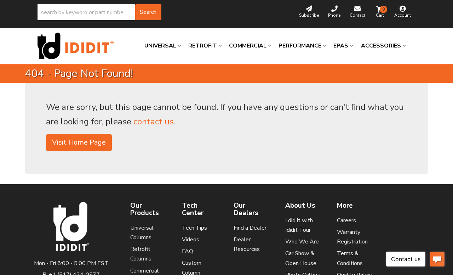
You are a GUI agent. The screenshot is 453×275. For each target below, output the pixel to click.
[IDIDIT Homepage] (78, 46)
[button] (99, 12)
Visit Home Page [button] (79, 142)
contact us (153, 121)
